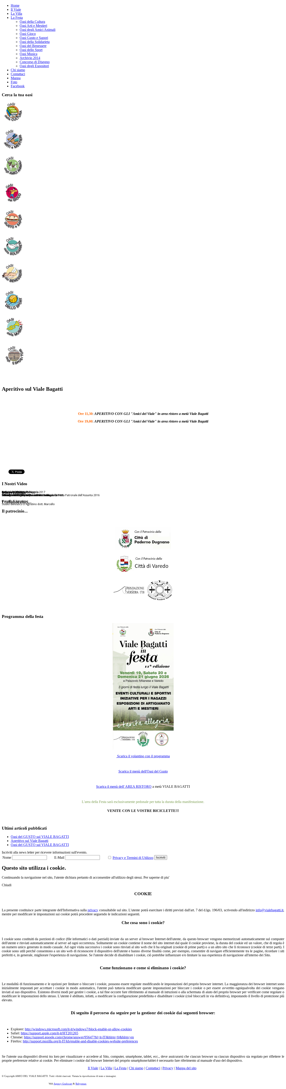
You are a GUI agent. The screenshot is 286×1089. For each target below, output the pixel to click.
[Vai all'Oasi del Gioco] (13, 203)
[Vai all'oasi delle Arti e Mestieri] (13, 149)
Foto (14, 82)
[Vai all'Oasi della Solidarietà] (13, 257)
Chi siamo (18, 70)
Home (15, 5)
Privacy (167, 1068)
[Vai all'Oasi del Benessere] (13, 284)
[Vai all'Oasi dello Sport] (13, 310)
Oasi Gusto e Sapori (34, 38)
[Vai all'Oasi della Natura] (13, 230)
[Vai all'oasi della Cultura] (13, 122)
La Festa (17, 17)
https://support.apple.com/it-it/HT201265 (49, 1033)
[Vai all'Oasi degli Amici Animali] (13, 176)
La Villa (16, 13)
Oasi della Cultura (32, 21)
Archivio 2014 (30, 58)
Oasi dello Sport (31, 50)
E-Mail (59, 857)
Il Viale (16, 9)
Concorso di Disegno (35, 62)
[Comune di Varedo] (143, 562)
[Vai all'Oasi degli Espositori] (14, 364)
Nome (6, 857)
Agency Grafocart (63, 1083)
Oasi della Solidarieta (35, 42)
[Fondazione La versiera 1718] (129, 593)
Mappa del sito (186, 1068)
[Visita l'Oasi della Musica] (14, 337)
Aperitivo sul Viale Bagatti (29, 841)
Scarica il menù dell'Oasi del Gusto (143, 771)
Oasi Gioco (28, 34)
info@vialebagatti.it (269, 910)
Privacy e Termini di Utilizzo (133, 858)
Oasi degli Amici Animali (37, 30)
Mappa (16, 78)
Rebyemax (81, 1083)
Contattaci (18, 74)
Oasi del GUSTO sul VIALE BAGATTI (40, 837)
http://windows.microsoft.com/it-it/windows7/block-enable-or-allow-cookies (78, 1029)
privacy (93, 910)
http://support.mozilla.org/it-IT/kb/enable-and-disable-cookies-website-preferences (80, 1041)
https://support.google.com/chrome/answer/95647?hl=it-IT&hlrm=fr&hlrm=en (79, 1037)
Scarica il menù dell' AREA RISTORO (123, 786)
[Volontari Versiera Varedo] (159, 599)
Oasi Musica (28, 54)
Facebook (18, 86)
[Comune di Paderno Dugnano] (143, 538)
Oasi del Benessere (33, 46)
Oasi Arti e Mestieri (33, 26)
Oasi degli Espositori (34, 66)
